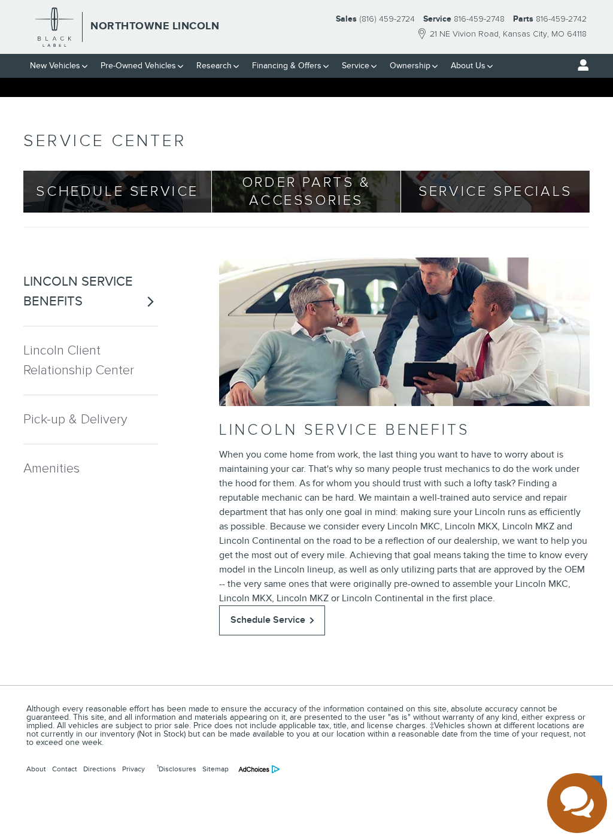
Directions (99, 769)
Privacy (133, 769)
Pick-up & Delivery (75, 419)
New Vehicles (55, 65)
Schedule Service (267, 620)
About (36, 769)
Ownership (410, 65)
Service (355, 65)
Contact (64, 769)
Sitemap (215, 769)
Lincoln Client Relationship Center (78, 360)
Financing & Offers (286, 65)
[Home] (54, 27)
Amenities (51, 469)
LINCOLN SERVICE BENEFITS (78, 291)
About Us (468, 65)
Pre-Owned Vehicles (138, 65)
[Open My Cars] (580, 65)
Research (214, 65)
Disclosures (176, 768)
